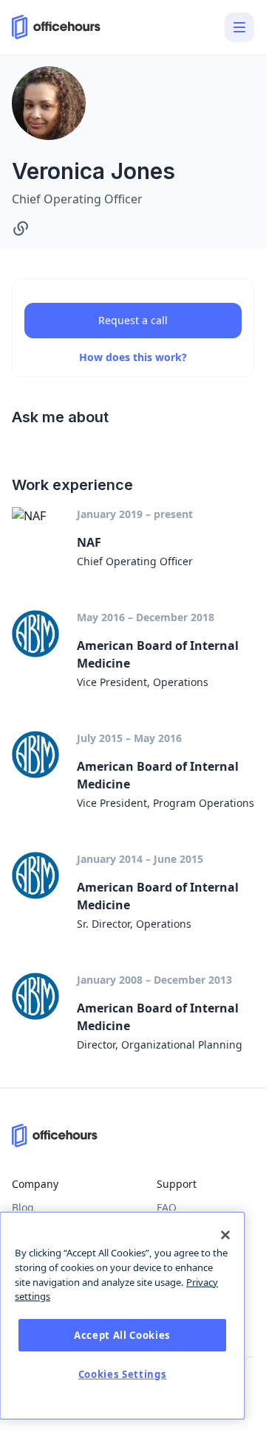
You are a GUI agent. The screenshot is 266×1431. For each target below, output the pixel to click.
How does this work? (133, 357)
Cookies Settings (122, 1374)
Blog (23, 1207)
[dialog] (122, 1315)
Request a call (133, 320)
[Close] (225, 1235)
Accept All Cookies (122, 1335)
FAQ (167, 1207)
